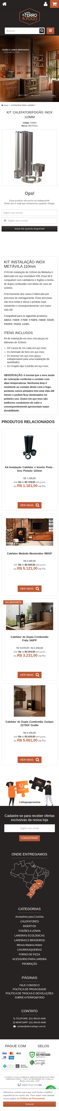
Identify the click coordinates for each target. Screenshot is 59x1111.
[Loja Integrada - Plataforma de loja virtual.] (29, 1085)
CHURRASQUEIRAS (29, 949)
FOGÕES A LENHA (30, 931)
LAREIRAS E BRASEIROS (29, 940)
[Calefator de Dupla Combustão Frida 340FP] (29, 639)
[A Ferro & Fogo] (29, 16)
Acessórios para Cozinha (29, 916)
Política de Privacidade (29, 989)
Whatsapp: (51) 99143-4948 (30, 1022)
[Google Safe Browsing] (37, 1062)
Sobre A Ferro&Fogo (29, 997)
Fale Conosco (29, 985)
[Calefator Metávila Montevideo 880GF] (29, 554)
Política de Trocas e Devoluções (29, 993)
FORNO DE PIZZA (29, 954)
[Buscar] (41, 30)
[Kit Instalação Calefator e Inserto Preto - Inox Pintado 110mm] (29, 470)
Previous (4, 68)
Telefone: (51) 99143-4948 (30, 1018)
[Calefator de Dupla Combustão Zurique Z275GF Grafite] (29, 724)
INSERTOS (29, 926)
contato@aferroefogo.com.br (31, 1026)
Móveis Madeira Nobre (29, 945)
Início (6, 105)
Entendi (29, 1104)
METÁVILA (33, 126)
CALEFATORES (29, 921)
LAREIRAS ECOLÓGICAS (29, 935)
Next (55, 67)
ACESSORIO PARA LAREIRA (23, 105)
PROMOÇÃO (29, 964)
